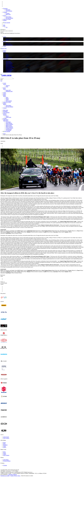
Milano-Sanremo (9, 66)
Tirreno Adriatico (9, 63)
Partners (4, 20)
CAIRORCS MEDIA (12, 474)
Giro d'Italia (8, 61)
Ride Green (8, 14)
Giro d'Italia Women (10, 67)
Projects (4, 113)
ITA (6, 27)
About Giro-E (9, 39)
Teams (4, 46)
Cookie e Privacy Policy (15, 475)
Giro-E (4, 36)
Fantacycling (8, 117)
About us (8, 85)
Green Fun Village (7, 19)
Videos (7, 56)
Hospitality (5, 8)
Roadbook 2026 (9, 45)
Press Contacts (9, 57)
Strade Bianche (9, 62)
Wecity (7, 116)
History (4, 15)
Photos (7, 55)
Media (4, 51)
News (7, 54)
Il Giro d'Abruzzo (9, 69)
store (4, 25)
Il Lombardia (8, 71)
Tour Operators (9, 10)
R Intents (5, 12)
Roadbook (5, 444)
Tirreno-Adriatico (9, 124)
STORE (5, 118)
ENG (4, 26)
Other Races (5, 58)
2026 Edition (8, 16)
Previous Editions (9, 18)
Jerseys (4, 50)
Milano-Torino (9, 64)
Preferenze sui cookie (5, 475)
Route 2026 (8, 43)
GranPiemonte (9, 70)
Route (4, 41)
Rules (7, 40)
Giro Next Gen (9, 68)
